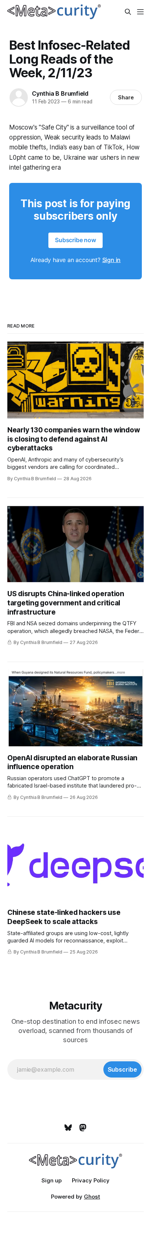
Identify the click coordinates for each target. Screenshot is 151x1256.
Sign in (111, 259)
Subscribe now (75, 240)
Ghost (92, 1196)
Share (126, 97)
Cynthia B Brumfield (60, 93)
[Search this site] (128, 12)
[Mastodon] (82, 1127)
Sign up (51, 1180)
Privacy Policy (91, 1180)
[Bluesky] (68, 1127)
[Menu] (140, 12)
